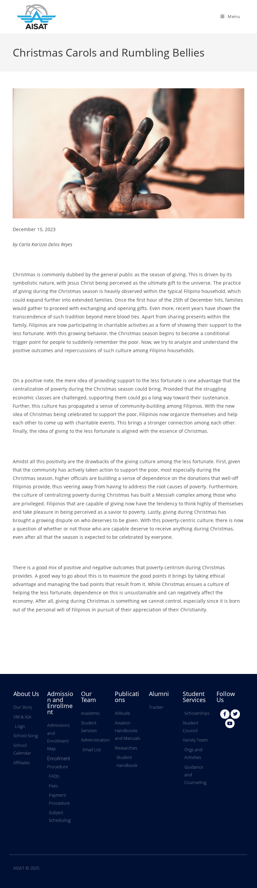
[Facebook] (225, 714)
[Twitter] (235, 714)
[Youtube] (230, 723)
